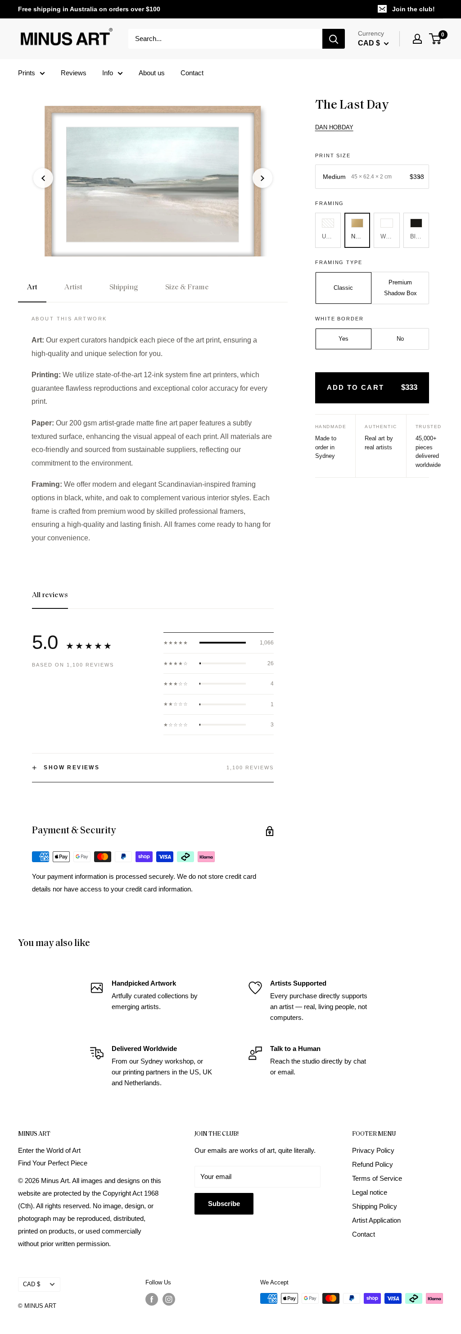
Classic (343, 287)
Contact (192, 73)
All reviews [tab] (50, 595)
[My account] (417, 39)
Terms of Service (377, 1178)
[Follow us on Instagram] (169, 1299)
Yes (343, 338)
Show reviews (65, 767)
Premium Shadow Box (400, 288)
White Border (339, 318)
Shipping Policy (374, 1206)
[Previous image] (43, 178)
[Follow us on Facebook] (151, 1299)
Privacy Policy (373, 1150)
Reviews (73, 73)
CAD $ (31, 1284)
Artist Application (376, 1220)
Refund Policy (372, 1164)
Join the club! (413, 9)
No (400, 338)
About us (152, 73)
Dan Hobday (334, 127)
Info (107, 73)
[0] (435, 38)
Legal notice (369, 1192)
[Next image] (262, 178)
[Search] (333, 39)
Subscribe (224, 1203)
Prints (26, 73)
